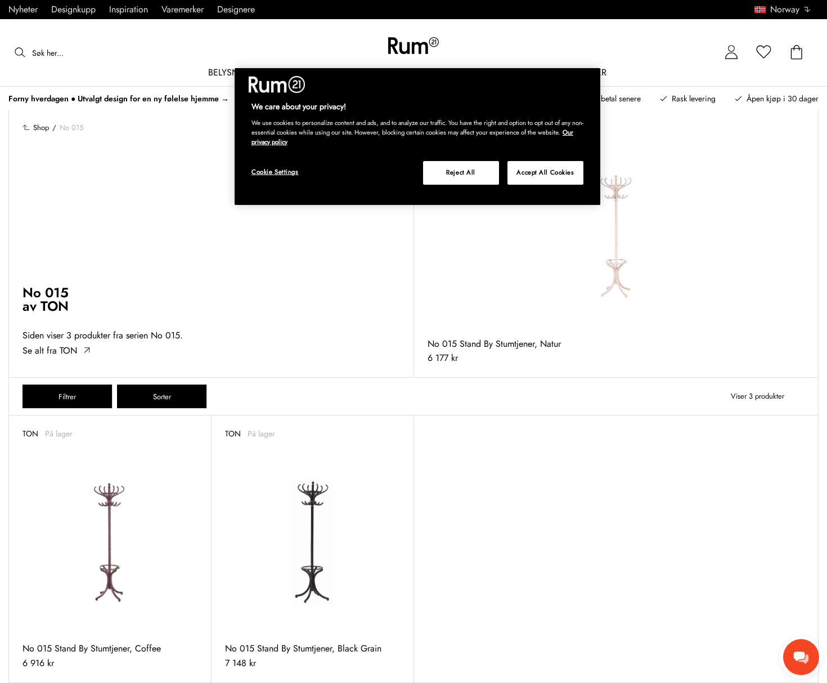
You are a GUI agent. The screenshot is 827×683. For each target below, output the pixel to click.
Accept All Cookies (545, 172)
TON (55, 306)
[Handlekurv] (796, 52)
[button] (786, 9)
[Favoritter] (764, 52)
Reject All (460, 172)
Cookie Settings (275, 171)
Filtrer (67, 396)
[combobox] (783, 9)
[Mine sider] (731, 52)
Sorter (162, 396)
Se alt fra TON (50, 350)
